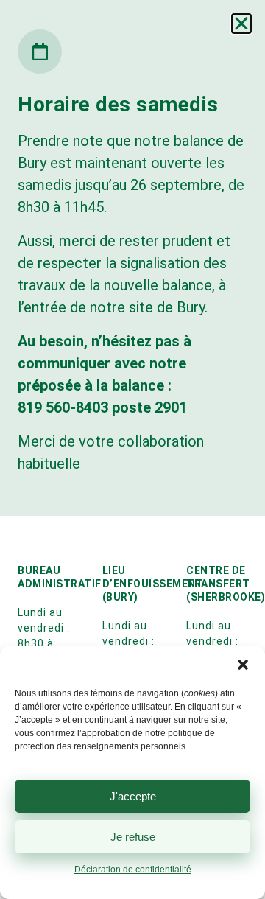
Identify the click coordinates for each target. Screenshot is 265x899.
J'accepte (133, 796)
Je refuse (132, 836)
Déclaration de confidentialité (132, 869)
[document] (132, 449)
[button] (243, 664)
